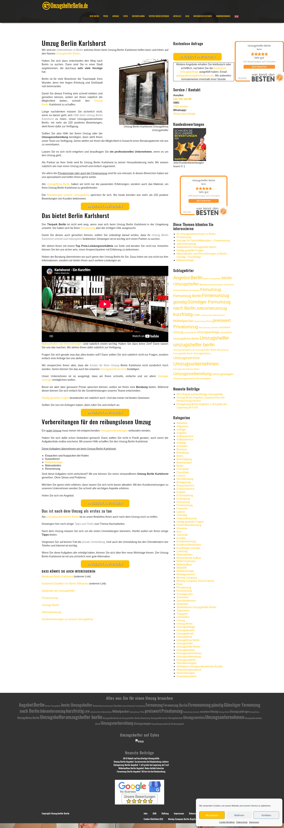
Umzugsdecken (186, 630)
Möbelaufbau (184, 564)
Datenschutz (242, 822)
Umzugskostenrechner (113, 369)
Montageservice (186, 574)
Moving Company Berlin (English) (183, 819)
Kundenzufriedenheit (189, 544)
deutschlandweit (180, 290)
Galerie (181, 511)
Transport (182, 613)
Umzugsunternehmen (196, 363)
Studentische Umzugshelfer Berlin (196, 247)
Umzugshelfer (214, 338)
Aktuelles (177, 16)
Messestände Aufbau (189, 557)
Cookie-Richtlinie (227, 822)
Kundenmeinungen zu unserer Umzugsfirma (67, 619)
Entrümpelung (194, 290)
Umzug (178, 332)
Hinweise (182, 528)
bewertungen (217, 285)
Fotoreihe (182, 508)
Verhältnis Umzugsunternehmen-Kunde (200, 666)
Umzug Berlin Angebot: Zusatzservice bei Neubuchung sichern (141, 761)
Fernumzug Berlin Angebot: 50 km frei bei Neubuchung (141, 771)
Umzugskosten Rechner (202, 16)
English (181, 492)
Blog (187, 16)
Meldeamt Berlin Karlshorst (57, 576)
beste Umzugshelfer (76, 705)
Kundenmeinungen (223, 16)
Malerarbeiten (219, 315)
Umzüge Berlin (50, 605)
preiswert (222, 320)
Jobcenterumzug (51, 612)
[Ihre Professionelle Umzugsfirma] (65, 5)
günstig (180, 302)
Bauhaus (182, 449)
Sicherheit (182, 597)
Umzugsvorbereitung (192, 373)
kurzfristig (183, 314)
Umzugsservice (186, 358)
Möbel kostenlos (186, 561)
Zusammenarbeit (186, 676)
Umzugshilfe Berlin (183, 353)
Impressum (254, 822)
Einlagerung (184, 482)
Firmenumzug (50, 597)
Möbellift (181, 567)
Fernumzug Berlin (187, 296)
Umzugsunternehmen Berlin (62, 516)
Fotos (125, 16)
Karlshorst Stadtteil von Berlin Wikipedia (65, 583)
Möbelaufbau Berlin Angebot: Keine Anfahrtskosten (141, 768)
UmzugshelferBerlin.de (184, 350)
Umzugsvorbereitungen (114, 430)
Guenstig (182, 515)
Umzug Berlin (190, 332)
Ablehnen (239, 815)
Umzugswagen (223, 374)
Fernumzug (210, 289)
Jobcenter (182, 534)
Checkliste (229, 284)
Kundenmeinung (186, 541)
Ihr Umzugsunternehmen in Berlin (196, 234)
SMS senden (180, 106)
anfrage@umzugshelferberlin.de (195, 75)
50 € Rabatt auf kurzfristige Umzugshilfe (200, 394)
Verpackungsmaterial (184, 378)
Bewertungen (184, 462)
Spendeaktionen (186, 600)
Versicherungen (186, 673)
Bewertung (205, 284)
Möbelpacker (183, 321)
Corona (181, 475)
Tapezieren (183, 610)
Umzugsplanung (138, 16)
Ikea (179, 531)
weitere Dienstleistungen (159, 16)
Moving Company (187, 577)
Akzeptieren (212, 815)
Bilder (180, 465)
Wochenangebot (203, 378)
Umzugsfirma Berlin (58, 184)
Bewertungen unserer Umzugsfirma (68, 195)
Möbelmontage (53, 462)
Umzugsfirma (226, 332)
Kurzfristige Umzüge (188, 548)
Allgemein (182, 426)
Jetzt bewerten (204, 201)
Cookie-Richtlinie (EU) (153, 819)
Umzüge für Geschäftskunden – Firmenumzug (203, 240)
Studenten (183, 604)
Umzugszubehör (186, 659)
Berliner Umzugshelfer (212, 279)
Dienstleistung (185, 479)
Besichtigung (184, 459)
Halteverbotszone (187, 518)
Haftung (165, 813)
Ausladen (182, 446)
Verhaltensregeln (186, 663)
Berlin (196, 277)
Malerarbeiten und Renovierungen (62, 343)
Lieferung (182, 551)
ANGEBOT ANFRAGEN (105, 206)
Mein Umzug (94, 16)
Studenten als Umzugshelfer (58, 590)
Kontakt (181, 538)
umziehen (224, 327)
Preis (209, 321)
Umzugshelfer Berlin (68, 53)
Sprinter (214, 327)
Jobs (146, 813)
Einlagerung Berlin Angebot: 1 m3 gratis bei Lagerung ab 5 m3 (141, 764)
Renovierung (204, 327)
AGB (154, 813)
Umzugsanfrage (208, 332)
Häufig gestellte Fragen (55, 397)
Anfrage (115, 16)
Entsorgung (183, 498)
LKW (196, 315)
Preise (105, 16)
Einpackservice (185, 485)
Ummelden (183, 617)
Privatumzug (88, 228)
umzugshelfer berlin (194, 344)
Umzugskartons (202, 353)
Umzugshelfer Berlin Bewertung (211, 350)
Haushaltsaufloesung (189, 525)
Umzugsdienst (185, 633)
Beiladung (183, 452)
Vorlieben (266, 815)
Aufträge (181, 442)
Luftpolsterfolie (206, 315)
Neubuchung (200, 321)
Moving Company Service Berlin (195, 581)
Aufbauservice (185, 436)
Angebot (181, 277)
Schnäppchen (185, 594)
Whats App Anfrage (184, 113)
